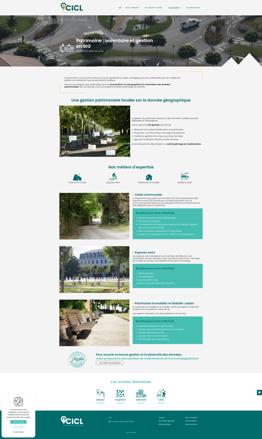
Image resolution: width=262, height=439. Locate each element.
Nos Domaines (71, 20)
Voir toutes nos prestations (110, 363)
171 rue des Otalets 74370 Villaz (122, 421)
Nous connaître (131, 8)
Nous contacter (191, 424)
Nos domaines (173, 8)
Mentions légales (131, 432)
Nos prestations (193, 8)
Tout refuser (18, 427)
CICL (110, 417)
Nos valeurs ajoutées (153, 8)
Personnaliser (18, 432)
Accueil (120, 7)
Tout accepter (18, 422)
